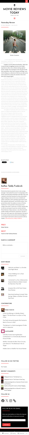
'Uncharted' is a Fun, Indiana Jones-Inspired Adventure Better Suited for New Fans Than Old (18, 282)
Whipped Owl (7, 377)
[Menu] (14, 18)
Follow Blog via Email (11, 408)
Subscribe (6, 424)
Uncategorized (15, 172)
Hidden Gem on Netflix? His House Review (14, 348)
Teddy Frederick (6, 25)
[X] (7, 401)
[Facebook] (3, 401)
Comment (22, 256)
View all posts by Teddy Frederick (13, 218)
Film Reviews (9, 172)
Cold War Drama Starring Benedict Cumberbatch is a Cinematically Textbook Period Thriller (14, 336)
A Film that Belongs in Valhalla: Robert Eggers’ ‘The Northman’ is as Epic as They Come (14, 315)
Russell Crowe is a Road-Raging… (17, 385)
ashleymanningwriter (9, 382)
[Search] (26, 1)
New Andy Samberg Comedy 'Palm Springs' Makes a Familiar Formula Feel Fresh (18, 296)
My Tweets (4, 366)
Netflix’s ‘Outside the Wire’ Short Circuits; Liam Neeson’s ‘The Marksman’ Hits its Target (14, 343)
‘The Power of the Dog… (19, 379)
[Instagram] (10, 401)
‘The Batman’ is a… (17, 377)
